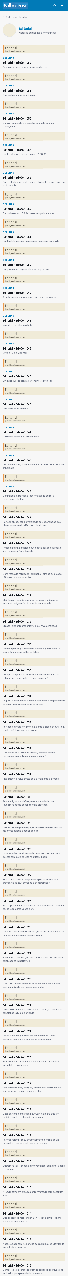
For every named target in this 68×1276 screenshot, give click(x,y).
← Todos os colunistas (15, 17)
